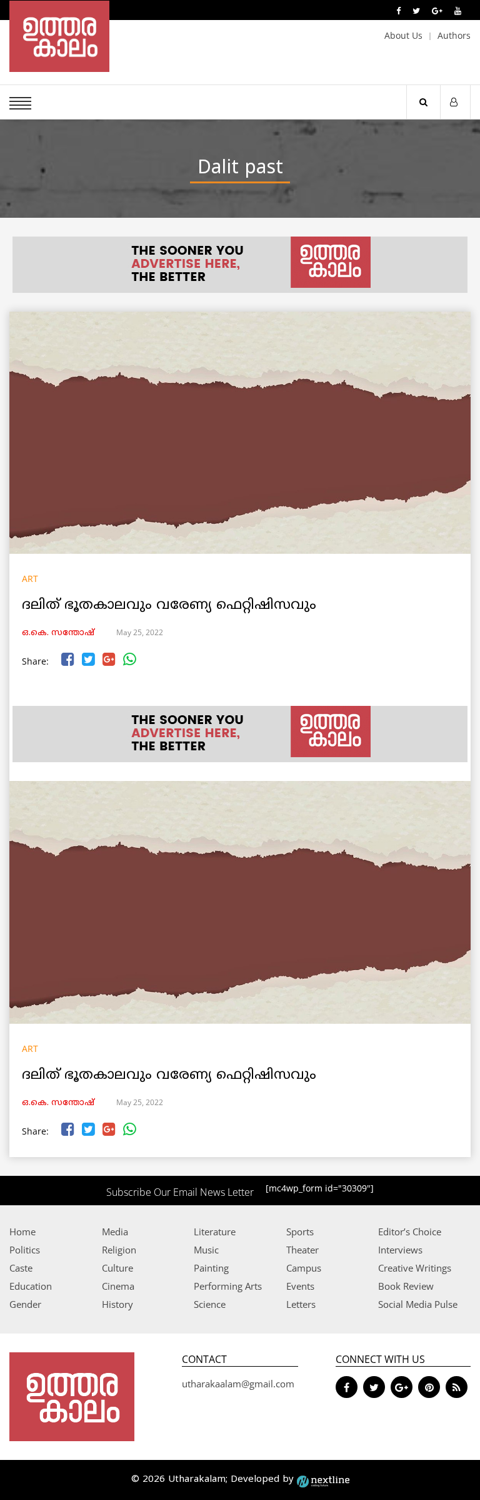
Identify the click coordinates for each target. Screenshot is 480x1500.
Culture (117, 1268)
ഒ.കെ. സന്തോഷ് (58, 633)
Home (22, 1231)
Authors (454, 35)
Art (30, 578)
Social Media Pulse (418, 1304)
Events (300, 1286)
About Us (403, 35)
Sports (300, 1231)
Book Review (406, 1286)
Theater (302, 1249)
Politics (24, 1249)
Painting (211, 1268)
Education (30, 1286)
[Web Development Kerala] (323, 1480)
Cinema (118, 1286)
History (117, 1304)
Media (115, 1231)
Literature (215, 1231)
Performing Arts (228, 1286)
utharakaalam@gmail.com (238, 1383)
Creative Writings (414, 1268)
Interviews (400, 1249)
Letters (301, 1304)
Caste (20, 1268)
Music (206, 1249)
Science (210, 1304)
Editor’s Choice (409, 1231)
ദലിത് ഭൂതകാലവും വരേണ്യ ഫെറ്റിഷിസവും (169, 605)
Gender (25, 1304)
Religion (119, 1249)
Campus (303, 1268)
